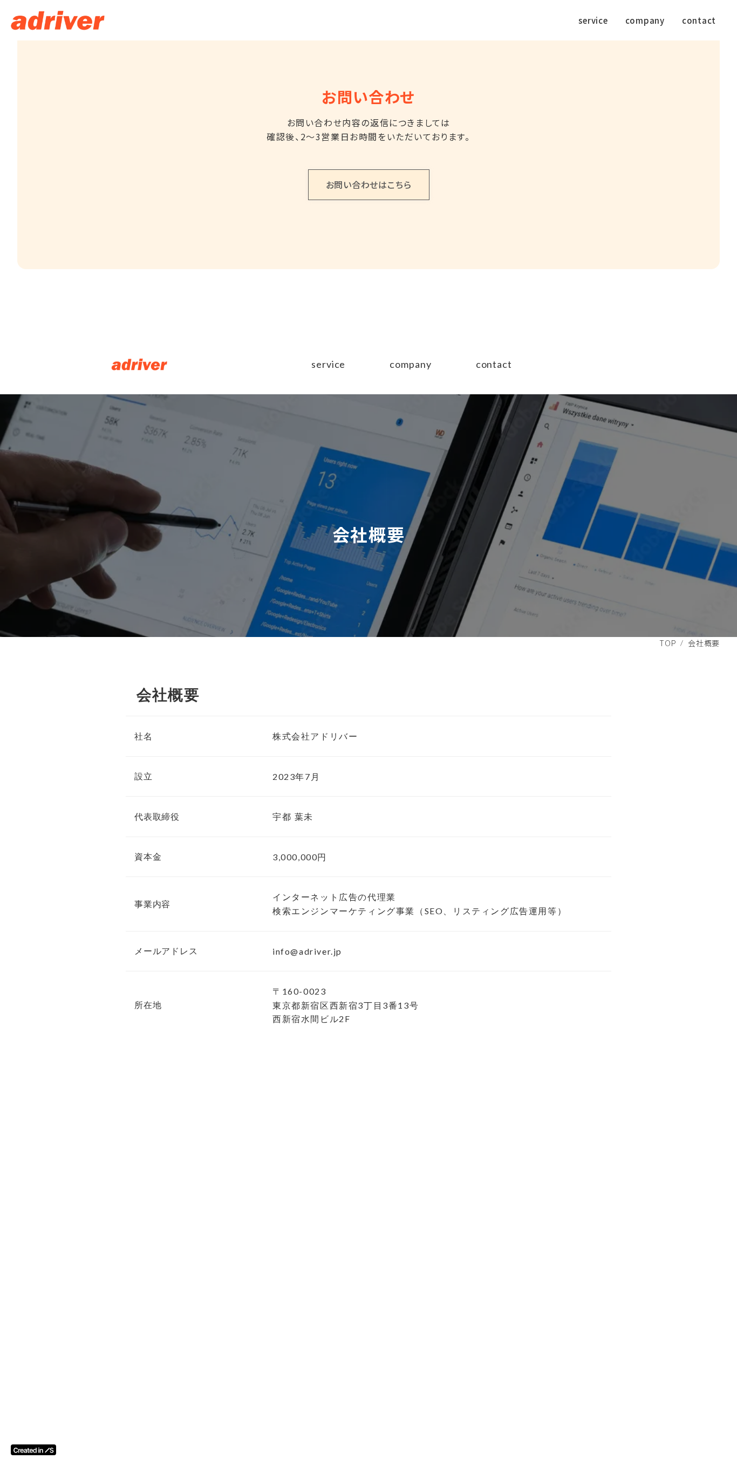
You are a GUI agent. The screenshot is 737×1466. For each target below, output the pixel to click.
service (328, 364)
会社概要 (704, 643)
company (410, 364)
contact (494, 364)
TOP (667, 643)
